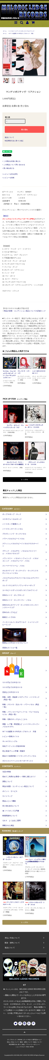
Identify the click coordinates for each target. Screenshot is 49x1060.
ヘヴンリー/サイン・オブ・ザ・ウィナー (13, 858)
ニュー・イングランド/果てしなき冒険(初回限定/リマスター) (35, 862)
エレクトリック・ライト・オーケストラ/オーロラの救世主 (13, 463)
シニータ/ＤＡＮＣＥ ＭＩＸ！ (39, 372)
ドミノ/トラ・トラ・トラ (24, 372)
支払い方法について (13, 1042)
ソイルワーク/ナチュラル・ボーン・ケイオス (34, 426)
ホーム (5, 31)
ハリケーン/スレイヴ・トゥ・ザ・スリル (35, 903)
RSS (27, 1046)
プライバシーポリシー (32, 1044)
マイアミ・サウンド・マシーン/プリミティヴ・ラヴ (13, 426)
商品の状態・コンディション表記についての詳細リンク (25, 311)
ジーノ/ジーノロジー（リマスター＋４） (13, 903)
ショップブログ (20, 1046)
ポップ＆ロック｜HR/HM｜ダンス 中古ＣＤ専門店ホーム (24, 1039)
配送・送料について (26, 1042)
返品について (9, 137)
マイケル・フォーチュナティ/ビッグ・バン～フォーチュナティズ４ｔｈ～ (9, 374)
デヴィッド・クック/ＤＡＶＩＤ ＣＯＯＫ (35, 463)
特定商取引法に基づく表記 (14, 141)
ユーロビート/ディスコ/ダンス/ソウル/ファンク (21, 31)
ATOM (32, 1046)
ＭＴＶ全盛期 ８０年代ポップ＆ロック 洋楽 (21, 33)
